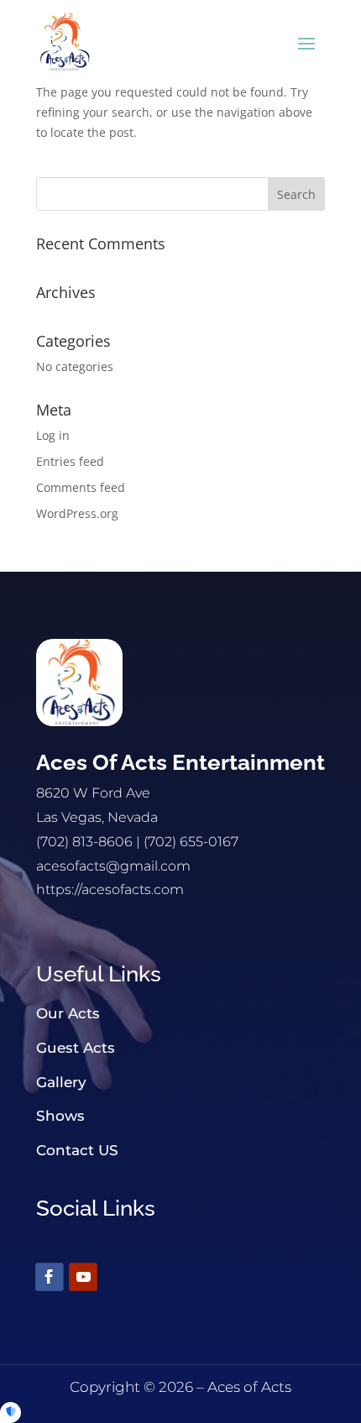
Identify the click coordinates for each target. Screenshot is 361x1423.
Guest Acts (75, 1047)
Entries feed (70, 461)
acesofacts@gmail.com (113, 866)
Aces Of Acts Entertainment (180, 762)
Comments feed (80, 487)
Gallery (61, 1082)
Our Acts (68, 1013)
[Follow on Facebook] (49, 1277)
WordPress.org (77, 513)
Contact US (77, 1150)
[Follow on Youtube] (83, 1277)
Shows (60, 1115)
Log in (53, 435)
